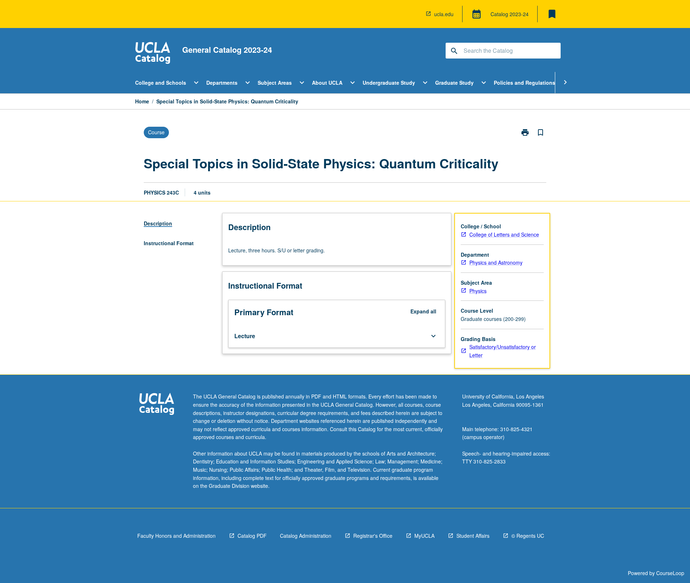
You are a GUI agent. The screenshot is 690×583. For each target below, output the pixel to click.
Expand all (423, 311)
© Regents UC (527, 535)
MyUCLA (424, 535)
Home (142, 101)
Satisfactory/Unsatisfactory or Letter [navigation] (502, 351)
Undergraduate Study (389, 82)
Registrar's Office (372, 535)
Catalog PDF (252, 535)
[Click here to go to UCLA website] (157, 404)
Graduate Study (454, 82)
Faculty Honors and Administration (176, 535)
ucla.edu (444, 14)
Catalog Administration (305, 535)
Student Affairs (472, 535)
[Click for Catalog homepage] (153, 53)
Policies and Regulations (524, 82)
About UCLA (327, 82)
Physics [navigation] (478, 290)
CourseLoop (670, 573)
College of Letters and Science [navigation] (504, 234)
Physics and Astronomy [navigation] (496, 262)
